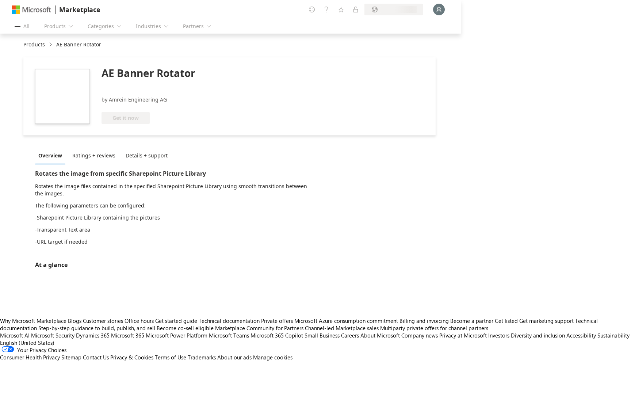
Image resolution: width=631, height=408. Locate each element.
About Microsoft (380, 335)
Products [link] (34, 44)
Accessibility (581, 335)
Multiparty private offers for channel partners (434, 328)
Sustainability (613, 335)
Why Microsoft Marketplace (33, 320)
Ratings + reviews (93, 155)
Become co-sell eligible (185, 328)
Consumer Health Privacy (30, 357)
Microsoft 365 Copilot (277, 335)
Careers (350, 335)
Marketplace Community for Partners (259, 328)
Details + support (147, 155)
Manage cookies (272, 357)
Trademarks (202, 357)
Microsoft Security (52, 335)
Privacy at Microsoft (463, 335)
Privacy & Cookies (131, 357)
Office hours (139, 320)
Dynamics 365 (93, 335)
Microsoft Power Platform (176, 335)
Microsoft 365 (127, 335)
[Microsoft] (31, 9)
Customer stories (103, 320)
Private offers (277, 320)
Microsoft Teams (229, 335)
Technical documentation (229, 320)
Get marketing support (546, 320)
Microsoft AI (15, 335)
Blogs (74, 320)
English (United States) (27, 342)
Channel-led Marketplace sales (342, 328)
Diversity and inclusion (538, 335)
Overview (50, 155)
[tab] (52, 155)
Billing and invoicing (424, 320)
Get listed (506, 320)
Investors (498, 335)
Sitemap (71, 357)
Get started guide (176, 320)
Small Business (322, 335)
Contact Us (96, 357)
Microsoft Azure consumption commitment (346, 320)
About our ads (234, 357)
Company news (419, 335)
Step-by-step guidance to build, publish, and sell (96, 328)
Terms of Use (170, 357)
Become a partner (471, 320)
